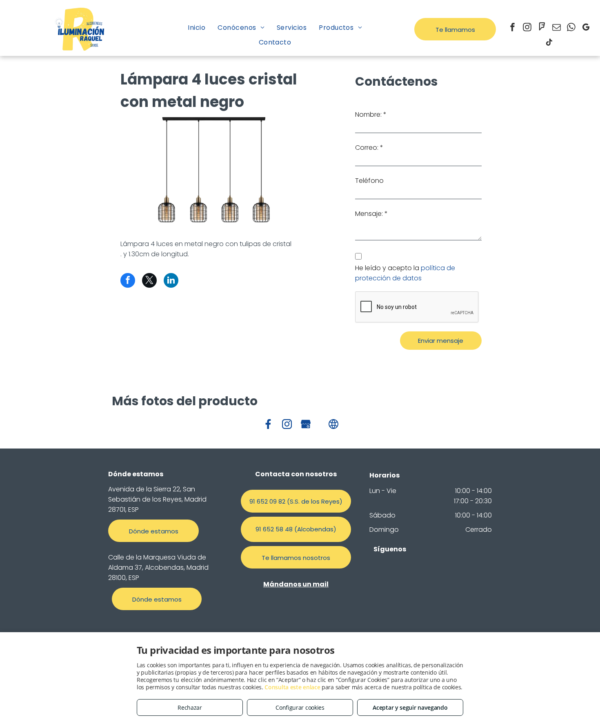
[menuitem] (196, 27)
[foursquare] (542, 28)
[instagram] (527, 28)
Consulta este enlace (292, 687)
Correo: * (369, 147)
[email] (556, 28)
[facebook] (512, 28)
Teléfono (369, 180)
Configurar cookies (300, 707)
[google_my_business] (586, 28)
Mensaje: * (371, 213)
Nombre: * (371, 114)
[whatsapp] (571, 28)
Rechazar (190, 707)
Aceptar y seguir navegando (410, 707)
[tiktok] (549, 43)
